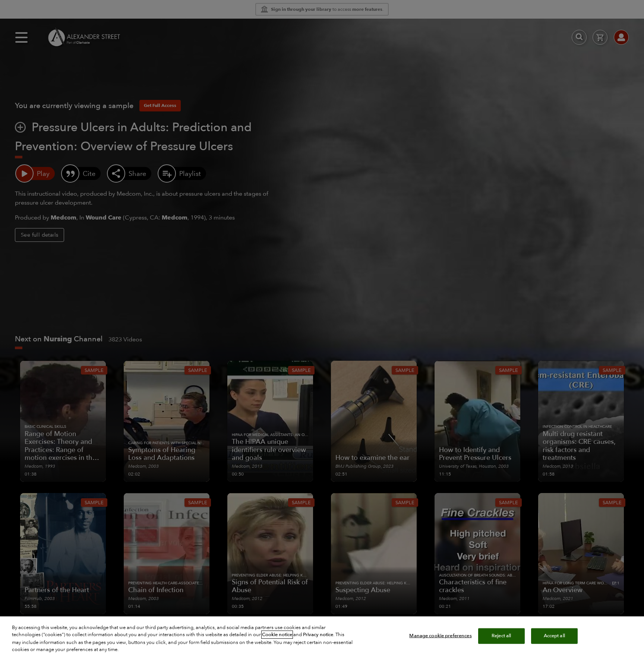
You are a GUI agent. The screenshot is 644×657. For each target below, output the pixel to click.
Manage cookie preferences (440, 635)
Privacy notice (318, 634)
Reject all (501, 635)
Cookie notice (277, 634)
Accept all (554, 635)
